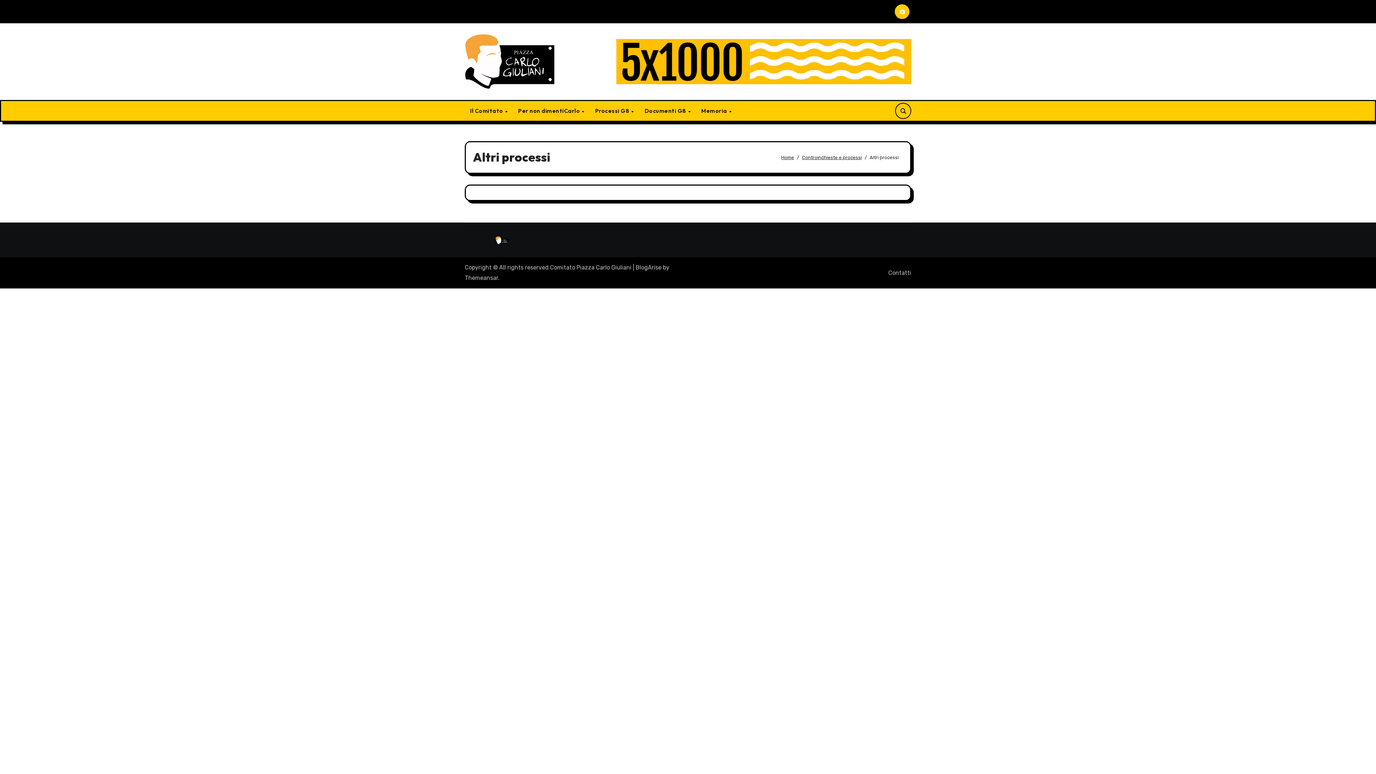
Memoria (714, 110)
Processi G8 (613, 110)
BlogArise (648, 267)
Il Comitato (487, 110)
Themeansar (481, 277)
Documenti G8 (666, 110)
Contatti (899, 272)
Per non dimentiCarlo (549, 110)
